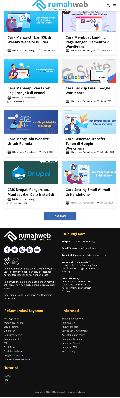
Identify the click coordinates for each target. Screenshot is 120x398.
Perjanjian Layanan (72, 338)
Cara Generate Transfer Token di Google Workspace (85, 143)
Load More (60, 216)
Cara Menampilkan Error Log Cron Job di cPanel (29, 90)
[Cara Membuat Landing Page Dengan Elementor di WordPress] (89, 20)
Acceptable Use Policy (73, 334)
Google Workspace (13, 355)
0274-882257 (78, 241)
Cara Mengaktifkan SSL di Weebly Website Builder (29, 39)
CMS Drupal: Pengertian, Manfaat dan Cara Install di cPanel (31, 194)
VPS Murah (9, 330)
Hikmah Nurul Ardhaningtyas (25, 50)
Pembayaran (68, 322)
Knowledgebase (70, 326)
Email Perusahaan (13, 351)
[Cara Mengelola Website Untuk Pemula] (31, 121)
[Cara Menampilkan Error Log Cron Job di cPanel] (31, 70)
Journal (7, 375)
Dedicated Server (13, 334)
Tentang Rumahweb (72, 318)
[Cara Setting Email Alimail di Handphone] (89, 172)
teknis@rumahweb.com (94, 255)
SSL (5, 343)
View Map (66, 291)
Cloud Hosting (11, 326)
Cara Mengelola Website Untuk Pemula (28, 141)
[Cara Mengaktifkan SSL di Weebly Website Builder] (31, 20)
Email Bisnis (10, 347)
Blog (6, 379)
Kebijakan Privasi (71, 343)
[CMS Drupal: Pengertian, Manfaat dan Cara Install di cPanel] (31, 172)
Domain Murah (12, 338)
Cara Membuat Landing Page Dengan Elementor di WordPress (88, 42)
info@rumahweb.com (89, 248)
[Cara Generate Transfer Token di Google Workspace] (89, 121)
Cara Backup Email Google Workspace (88, 90)
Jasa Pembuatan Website (17, 359)
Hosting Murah (11, 318)
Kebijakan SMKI (70, 347)
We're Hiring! (68, 351)
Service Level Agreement (75, 330)
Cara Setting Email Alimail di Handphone (88, 192)
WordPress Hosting (14, 322)
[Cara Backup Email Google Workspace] (89, 70)
